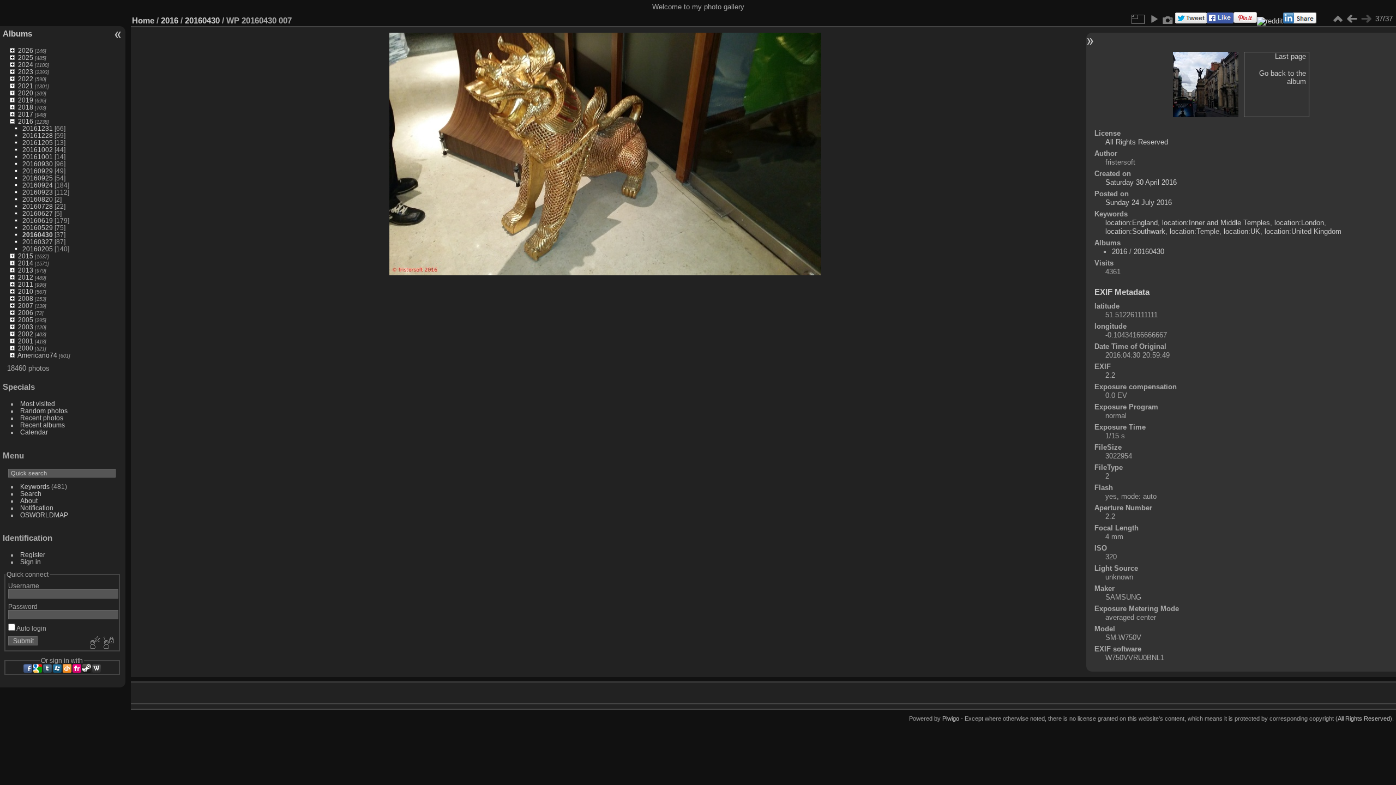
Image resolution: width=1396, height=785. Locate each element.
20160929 (37, 170)
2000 (25, 348)
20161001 (37, 156)
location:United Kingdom (1303, 231)
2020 (25, 92)
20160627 (37, 213)
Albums (17, 33)
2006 (25, 312)
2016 (25, 121)
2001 (25, 341)
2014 (25, 263)
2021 (25, 85)
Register (32, 554)
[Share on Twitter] (1191, 21)
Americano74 (37, 355)
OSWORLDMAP (44, 514)
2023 (25, 71)
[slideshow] (1154, 19)
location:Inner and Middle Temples (1216, 223)
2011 (25, 284)
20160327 (37, 241)
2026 (25, 50)
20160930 (37, 163)
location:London (1299, 223)
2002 (25, 333)
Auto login (30, 628)
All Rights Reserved (1136, 142)
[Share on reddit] (1270, 21)
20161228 (37, 135)
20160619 (37, 220)
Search (30, 493)
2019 (25, 100)
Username (23, 585)
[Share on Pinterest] (1245, 21)
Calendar (34, 432)
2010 (25, 291)
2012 (25, 277)
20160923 (37, 192)
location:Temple (1194, 231)
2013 (25, 270)
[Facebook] (27, 668)
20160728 (37, 206)
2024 (25, 64)
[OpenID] (67, 668)
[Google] (37, 668)
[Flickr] (77, 668)
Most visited (37, 403)
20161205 (37, 142)
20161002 (37, 149)
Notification (36, 507)
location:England (1131, 223)
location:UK (1242, 231)
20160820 (37, 199)
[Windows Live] (57, 668)
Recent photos (41, 417)
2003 (25, 326)
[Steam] (86, 668)
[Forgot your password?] (108, 643)
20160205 (37, 248)
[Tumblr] (47, 668)
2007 (25, 305)
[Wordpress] (96, 668)
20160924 (37, 185)
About (29, 500)
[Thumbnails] (1338, 19)
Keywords (35, 486)
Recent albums (42, 424)
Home (143, 20)
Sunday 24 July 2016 (1138, 202)
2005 (25, 319)
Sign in (30, 561)
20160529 (37, 227)
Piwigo (950, 718)
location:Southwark (1135, 231)
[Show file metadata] (1168, 19)
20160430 (37, 234)
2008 (25, 298)
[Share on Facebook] (1220, 21)
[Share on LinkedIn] (1299, 21)
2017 (25, 114)
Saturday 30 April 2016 (1141, 182)
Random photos (44, 410)
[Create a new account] (94, 643)
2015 (25, 255)
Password (23, 606)
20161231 (37, 128)
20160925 (37, 178)
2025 (25, 57)
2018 (25, 107)
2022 (25, 78)
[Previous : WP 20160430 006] (1352, 19)
